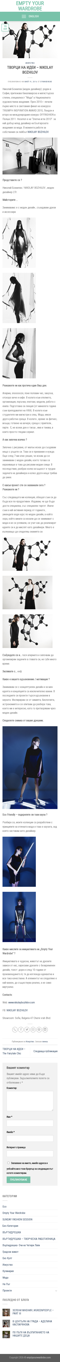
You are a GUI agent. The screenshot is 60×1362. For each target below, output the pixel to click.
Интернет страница (16, 1147)
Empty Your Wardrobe (30, 6)
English (34, 16)
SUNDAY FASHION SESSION (17, 1219)
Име (9, 1117)
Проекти (7, 1290)
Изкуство (30, 63)
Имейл (11, 1132)
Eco (4, 1206)
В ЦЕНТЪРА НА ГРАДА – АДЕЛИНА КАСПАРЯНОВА (32, 1323)
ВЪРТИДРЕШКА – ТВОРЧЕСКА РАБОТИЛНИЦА (28, 1239)
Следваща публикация (46, 1051)
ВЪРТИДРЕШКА (11, 1232)
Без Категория (10, 1225)
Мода (5, 1277)
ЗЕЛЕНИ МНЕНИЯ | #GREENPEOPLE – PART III (33, 1312)
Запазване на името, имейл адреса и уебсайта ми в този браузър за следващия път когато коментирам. (30, 1168)
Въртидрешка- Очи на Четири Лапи (21, 1245)
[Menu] (23, 16)
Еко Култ (7, 1258)
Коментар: (12, 1088)
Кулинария (8, 1271)
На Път (6, 1284)
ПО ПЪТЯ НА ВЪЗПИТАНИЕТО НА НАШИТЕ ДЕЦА (30, 1334)
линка (45, 1041)
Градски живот (10, 1251)
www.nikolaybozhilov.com (21, 1002)
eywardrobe (46, 82)
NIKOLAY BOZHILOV (38, 132)
